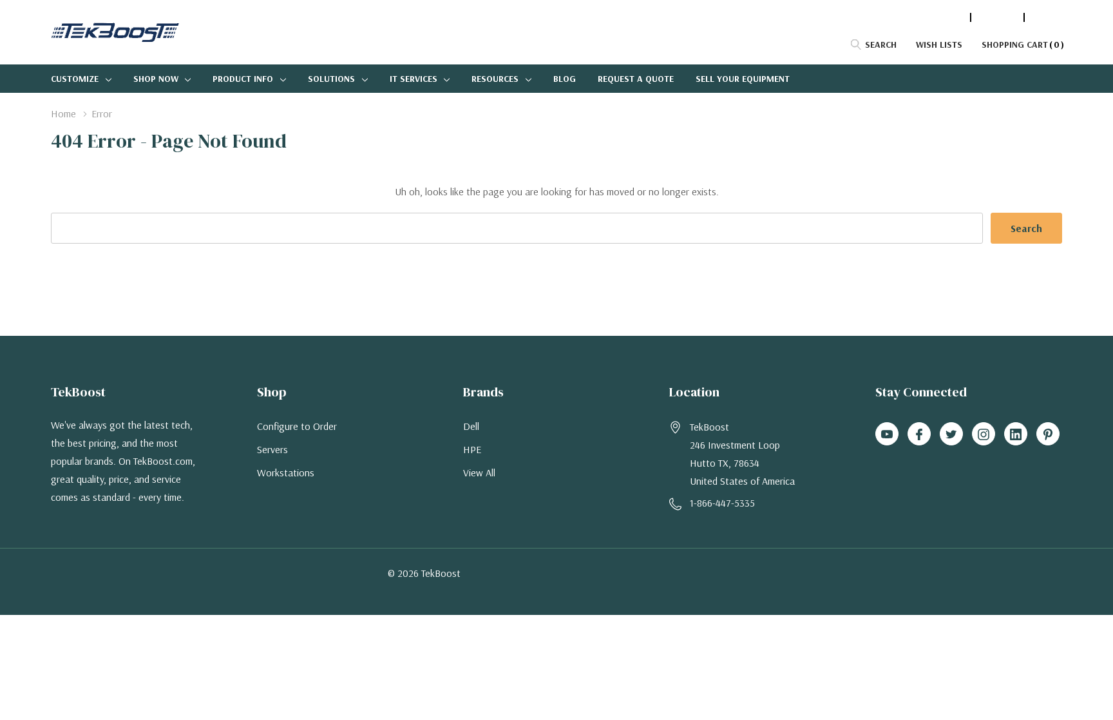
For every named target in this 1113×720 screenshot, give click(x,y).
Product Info (243, 78)
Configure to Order (297, 426)
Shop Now (155, 78)
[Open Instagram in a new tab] (983, 434)
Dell (471, 426)
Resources (494, 78)
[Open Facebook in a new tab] (919, 434)
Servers (272, 449)
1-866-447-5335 (932, 17)
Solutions (331, 78)
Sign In (1046, 17)
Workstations (285, 472)
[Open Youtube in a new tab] (887, 434)
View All (479, 472)
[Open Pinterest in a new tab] (1048, 434)
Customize (75, 78)
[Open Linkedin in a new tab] (1016, 434)
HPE (472, 449)
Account (997, 17)
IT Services (413, 78)
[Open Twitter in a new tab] (951, 434)
